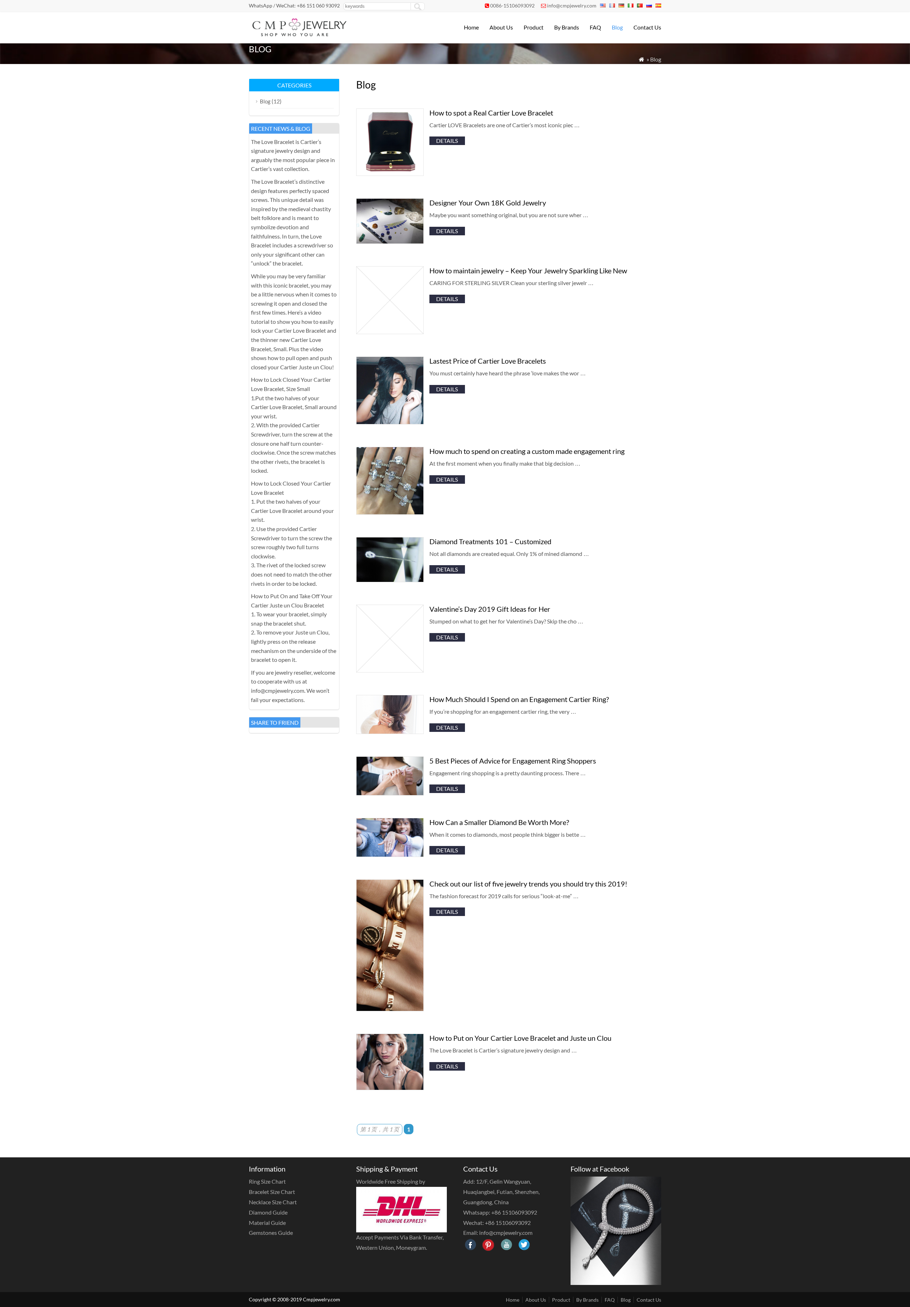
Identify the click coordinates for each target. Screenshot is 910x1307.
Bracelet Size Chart (272, 1191)
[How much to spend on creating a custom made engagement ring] (390, 512)
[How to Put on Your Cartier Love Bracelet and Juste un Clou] (390, 1087)
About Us (501, 27)
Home (471, 27)
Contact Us (647, 27)
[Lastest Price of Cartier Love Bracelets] (390, 422)
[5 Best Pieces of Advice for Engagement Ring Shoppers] (390, 793)
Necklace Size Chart (273, 1202)
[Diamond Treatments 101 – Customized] (390, 580)
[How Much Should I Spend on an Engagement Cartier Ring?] (390, 731)
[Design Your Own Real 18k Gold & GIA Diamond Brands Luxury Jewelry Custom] (298, 34)
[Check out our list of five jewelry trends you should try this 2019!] (390, 1009)
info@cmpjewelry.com (571, 5)
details (447, 140)
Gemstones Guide (271, 1232)
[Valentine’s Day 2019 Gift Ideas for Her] (390, 670)
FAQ (595, 27)
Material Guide (267, 1222)
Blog (617, 27)
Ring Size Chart (267, 1181)
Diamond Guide (268, 1212)
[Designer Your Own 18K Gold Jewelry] (390, 241)
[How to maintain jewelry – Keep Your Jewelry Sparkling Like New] (390, 331)
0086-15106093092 (512, 5)
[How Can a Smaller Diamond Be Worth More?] (390, 854)
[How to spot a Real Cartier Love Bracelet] (390, 173)
